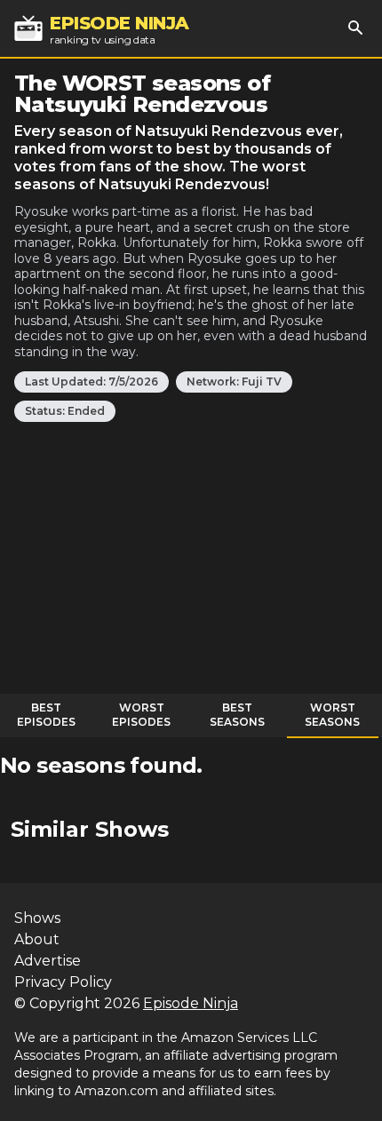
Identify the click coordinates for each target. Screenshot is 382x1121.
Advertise (47, 960)
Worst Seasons (332, 714)
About (37, 939)
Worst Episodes (141, 714)
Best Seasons (237, 714)
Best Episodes (46, 714)
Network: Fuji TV (234, 381)
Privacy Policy (63, 982)
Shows (37, 918)
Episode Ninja (190, 1003)
